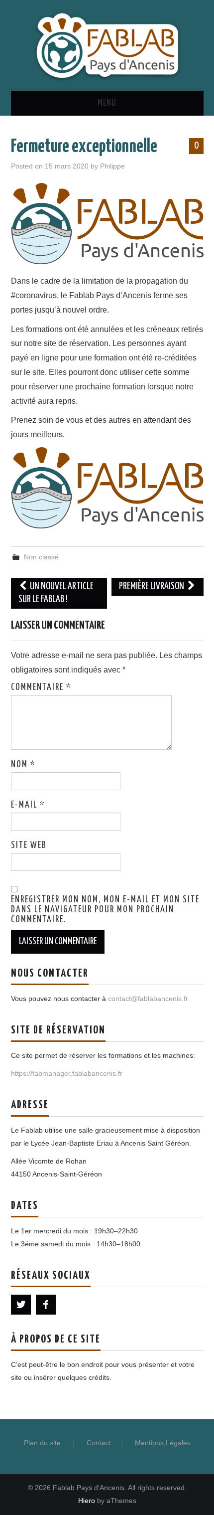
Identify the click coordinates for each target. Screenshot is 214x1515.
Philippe (112, 166)
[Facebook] (46, 1305)
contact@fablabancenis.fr (148, 999)
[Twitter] (21, 1305)
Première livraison (152, 586)
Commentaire (41, 687)
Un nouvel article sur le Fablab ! (56, 593)
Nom (23, 764)
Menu (107, 103)
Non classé (41, 557)
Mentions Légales (163, 1443)
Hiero (86, 1501)
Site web (29, 845)
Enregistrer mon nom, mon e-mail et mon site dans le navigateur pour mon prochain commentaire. (105, 909)
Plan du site (42, 1443)
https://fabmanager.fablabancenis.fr (66, 1073)
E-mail (28, 805)
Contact (99, 1443)
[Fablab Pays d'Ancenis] (107, 44)
